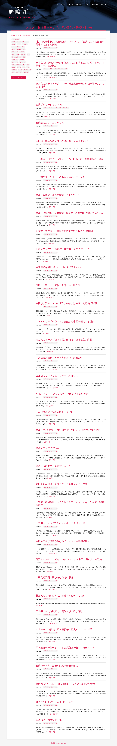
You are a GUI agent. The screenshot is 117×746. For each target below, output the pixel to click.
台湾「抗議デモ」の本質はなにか (53, 466)
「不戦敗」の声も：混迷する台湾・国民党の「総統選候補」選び (69, 159)
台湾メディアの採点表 (47, 448)
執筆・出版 (15, 62)
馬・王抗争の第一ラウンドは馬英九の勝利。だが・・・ (65, 647)
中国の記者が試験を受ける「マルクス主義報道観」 (63, 541)
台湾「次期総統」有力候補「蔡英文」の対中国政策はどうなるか (70, 213)
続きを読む (50, 56)
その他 (14, 44)
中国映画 (22, 52)
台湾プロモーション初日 (49, 104)
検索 (108, 4)
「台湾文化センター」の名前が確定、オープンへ (62, 177)
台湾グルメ (15, 59)
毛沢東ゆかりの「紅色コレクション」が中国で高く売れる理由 (69, 559)
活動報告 (78, 4)
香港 (13, 72)
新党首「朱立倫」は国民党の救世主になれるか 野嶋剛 (64, 231)
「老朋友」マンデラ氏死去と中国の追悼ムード (60, 523)
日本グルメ (23, 62)
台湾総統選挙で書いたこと (50, 122)
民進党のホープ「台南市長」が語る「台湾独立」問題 (64, 339)
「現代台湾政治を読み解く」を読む (54, 412)
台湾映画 (22, 59)
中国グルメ (15, 52)
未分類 (14, 67)
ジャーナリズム (16, 46)
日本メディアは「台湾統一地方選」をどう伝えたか (63, 249)
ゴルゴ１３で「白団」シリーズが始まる (57, 375)
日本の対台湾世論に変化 (48, 720)
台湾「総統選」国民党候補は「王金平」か (58, 195)
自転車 (20, 69)
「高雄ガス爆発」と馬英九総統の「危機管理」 (60, 357)
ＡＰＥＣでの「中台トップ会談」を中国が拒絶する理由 (65, 321)
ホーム (13, 35)
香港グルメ (19, 72)
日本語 (102, 4)
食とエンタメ (27, 69)
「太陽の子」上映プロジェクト (20, 41)
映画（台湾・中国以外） (18, 64)
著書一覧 (70, 4)
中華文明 (23, 54)
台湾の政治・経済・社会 (18, 57)
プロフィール (61, 4)
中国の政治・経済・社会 (18, 49)
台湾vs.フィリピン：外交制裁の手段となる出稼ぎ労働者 (65, 683)
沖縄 (28, 67)
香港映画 (26, 72)
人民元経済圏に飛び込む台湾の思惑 (54, 577)
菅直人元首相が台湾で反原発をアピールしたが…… (63, 595)
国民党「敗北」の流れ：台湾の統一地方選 (58, 285)
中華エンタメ (15, 54)
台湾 (28, 54)
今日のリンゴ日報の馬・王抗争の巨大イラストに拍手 (64, 629)
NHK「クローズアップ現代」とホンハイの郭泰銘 (62, 393)
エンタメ (25, 44)
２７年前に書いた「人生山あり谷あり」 (57, 701)
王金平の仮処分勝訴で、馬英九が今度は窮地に (60, 611)
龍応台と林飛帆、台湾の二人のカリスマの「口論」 (63, 484)
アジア (19, 44)
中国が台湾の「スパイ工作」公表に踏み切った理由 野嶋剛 (66, 303)
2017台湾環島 (15, 39)
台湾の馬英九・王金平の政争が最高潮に (57, 665)
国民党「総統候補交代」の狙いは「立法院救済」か (62, 140)
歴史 (24, 67)
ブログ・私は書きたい (91, 4)
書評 (28, 64)
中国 (23, 46)
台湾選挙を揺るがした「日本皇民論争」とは (59, 267)
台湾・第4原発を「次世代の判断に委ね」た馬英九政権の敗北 (68, 430)
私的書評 (14, 69)
